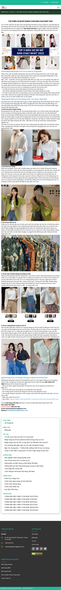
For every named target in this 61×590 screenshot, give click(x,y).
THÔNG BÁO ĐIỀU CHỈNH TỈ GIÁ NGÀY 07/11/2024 (20, 499)
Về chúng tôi (8, 423)
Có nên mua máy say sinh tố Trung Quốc (19, 437)
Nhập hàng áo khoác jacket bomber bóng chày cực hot (24, 440)
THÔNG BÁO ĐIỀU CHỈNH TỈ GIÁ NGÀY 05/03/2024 (21, 510)
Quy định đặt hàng (11, 489)
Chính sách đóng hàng (12, 484)
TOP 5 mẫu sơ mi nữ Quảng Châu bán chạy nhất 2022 (32, 12)
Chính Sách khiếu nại (11, 487)
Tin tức (12, 12)
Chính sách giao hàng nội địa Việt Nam (18, 481)
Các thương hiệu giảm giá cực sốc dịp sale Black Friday (24, 445)
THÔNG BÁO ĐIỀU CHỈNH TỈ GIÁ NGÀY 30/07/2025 (21, 496)
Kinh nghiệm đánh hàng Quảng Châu (17, 458)
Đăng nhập (54, 2)
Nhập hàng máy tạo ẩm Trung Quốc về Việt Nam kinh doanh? (26, 442)
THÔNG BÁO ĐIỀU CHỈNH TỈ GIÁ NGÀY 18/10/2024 (20, 502)
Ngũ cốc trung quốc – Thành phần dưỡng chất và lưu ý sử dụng (26, 448)
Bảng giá (7, 430)
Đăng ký (45, 2)
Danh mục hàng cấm (11, 478)
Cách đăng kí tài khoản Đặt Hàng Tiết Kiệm (19, 471)
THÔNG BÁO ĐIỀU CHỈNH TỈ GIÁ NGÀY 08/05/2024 (21, 507)
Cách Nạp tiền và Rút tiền (13, 469)
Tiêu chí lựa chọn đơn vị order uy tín (17, 460)
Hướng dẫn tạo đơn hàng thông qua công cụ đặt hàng (23, 466)
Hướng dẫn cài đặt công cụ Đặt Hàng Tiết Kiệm (21, 463)
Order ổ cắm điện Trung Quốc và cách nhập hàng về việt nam (26, 451)
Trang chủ (4, 12)
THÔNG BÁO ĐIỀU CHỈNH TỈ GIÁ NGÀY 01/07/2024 (21, 505)
